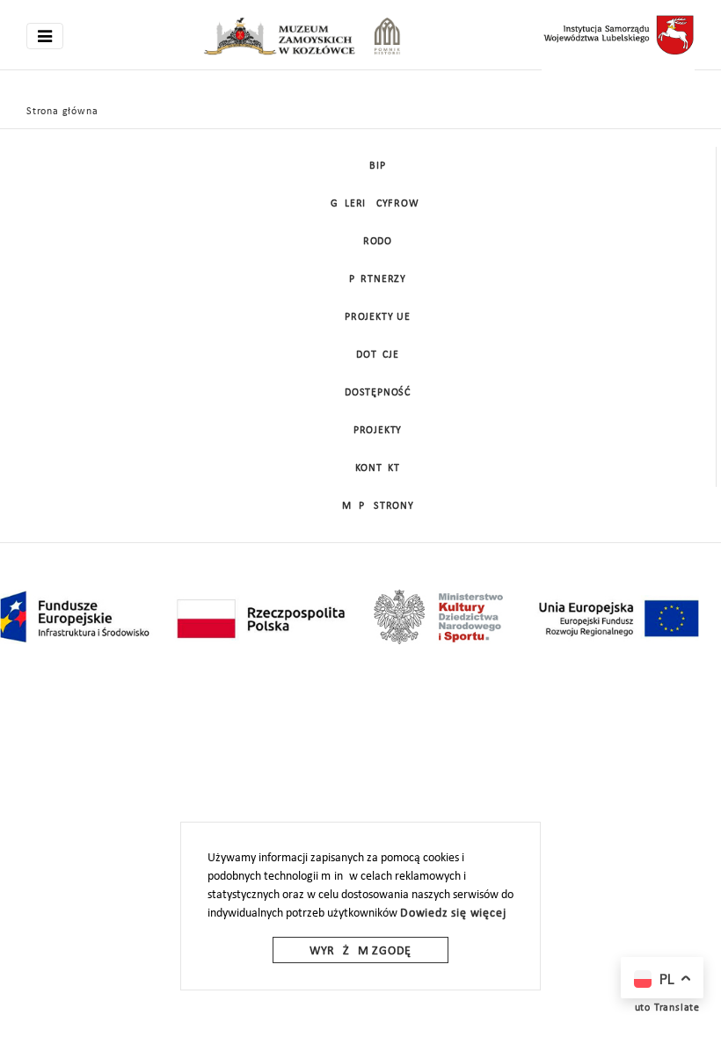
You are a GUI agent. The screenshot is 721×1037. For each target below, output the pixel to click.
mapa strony (378, 506)
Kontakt (377, 468)
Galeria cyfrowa (378, 204)
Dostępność (378, 393)
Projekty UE (378, 317)
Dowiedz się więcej (453, 913)
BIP (377, 166)
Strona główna (62, 111)
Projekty (377, 430)
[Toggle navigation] (44, 36)
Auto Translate (664, 1008)
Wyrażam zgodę (360, 951)
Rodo (377, 241)
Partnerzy (377, 279)
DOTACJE (377, 355)
